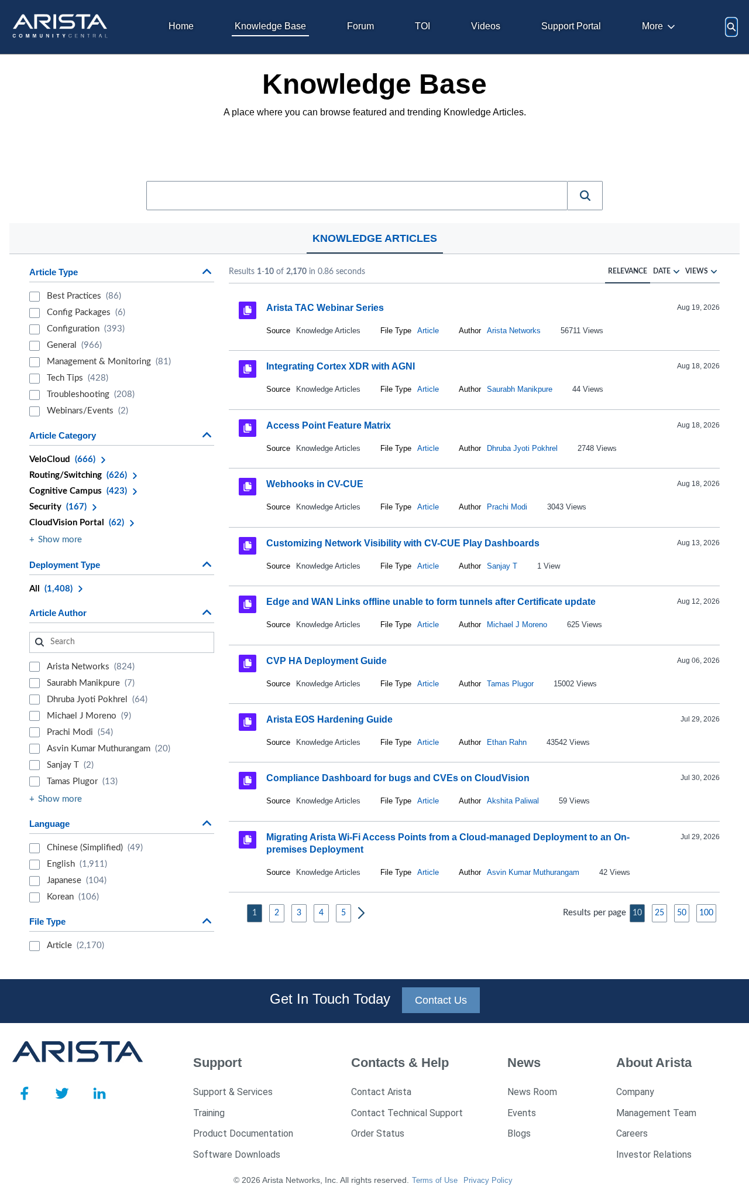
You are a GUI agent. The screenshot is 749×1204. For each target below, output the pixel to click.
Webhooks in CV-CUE (314, 484)
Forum (360, 26)
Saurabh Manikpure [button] (519, 389)
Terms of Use (435, 1180)
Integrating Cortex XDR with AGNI (340, 366)
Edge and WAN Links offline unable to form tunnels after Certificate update (431, 602)
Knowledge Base (270, 26)
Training (209, 1113)
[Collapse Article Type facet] (207, 272)
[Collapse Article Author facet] (207, 612)
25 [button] (659, 913)
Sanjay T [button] (502, 566)
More (652, 26)
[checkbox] (34, 297)
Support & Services (233, 1091)
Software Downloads (236, 1154)
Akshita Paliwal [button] (513, 800)
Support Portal (571, 26)
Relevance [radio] (627, 271)
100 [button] (706, 913)
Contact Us (441, 1000)
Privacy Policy (488, 1180)
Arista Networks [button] (514, 330)
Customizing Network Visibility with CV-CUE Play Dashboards (403, 543)
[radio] (676, 271)
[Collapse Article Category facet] (207, 435)
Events (521, 1113)
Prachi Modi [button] (507, 506)
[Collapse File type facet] (207, 921)
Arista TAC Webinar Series (325, 308)
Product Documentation (243, 1133)
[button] (585, 195)
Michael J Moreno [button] (517, 624)
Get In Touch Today (330, 999)
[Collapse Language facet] (207, 823)
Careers (632, 1133)
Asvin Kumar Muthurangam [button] (533, 872)
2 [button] (276, 913)
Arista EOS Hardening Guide (329, 719)
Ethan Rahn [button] (507, 742)
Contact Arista (381, 1091)
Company (635, 1091)
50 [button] (681, 913)
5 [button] (343, 913)
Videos (485, 26)
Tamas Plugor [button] (510, 683)
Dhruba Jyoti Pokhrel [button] (522, 448)
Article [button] (428, 330)
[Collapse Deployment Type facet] (207, 564)
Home (181, 26)
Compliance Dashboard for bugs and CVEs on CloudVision (398, 778)
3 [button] (299, 913)
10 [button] (637, 913)
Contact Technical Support (407, 1113)
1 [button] (254, 913)
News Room (532, 1091)
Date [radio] (662, 271)
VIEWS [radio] (696, 271)
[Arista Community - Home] (61, 27)
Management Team (656, 1113)
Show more (60, 539)
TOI (422, 26)
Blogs (519, 1133)
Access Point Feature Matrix (328, 425)
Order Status (377, 1133)
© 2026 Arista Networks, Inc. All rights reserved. (321, 1180)
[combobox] (357, 196)
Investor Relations (654, 1154)
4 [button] (321, 913)
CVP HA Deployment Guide (326, 660)
